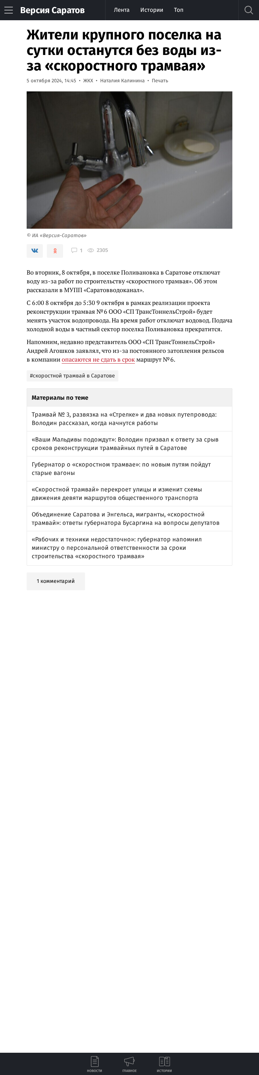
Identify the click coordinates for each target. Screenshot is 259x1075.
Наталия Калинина (122, 81)
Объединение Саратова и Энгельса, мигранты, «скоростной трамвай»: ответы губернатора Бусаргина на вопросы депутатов (126, 519)
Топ (178, 9)
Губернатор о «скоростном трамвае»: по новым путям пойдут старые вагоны (121, 469)
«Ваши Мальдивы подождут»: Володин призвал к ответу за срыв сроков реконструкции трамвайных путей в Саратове (125, 444)
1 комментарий (56, 581)
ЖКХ (88, 81)
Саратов (52, 10)
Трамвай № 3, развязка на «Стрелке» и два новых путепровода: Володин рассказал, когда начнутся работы (124, 419)
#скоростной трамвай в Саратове (72, 375)
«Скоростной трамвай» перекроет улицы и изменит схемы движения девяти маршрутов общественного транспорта (117, 494)
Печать (160, 81)
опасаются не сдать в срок (98, 359)
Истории (151, 9)
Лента (122, 9)
